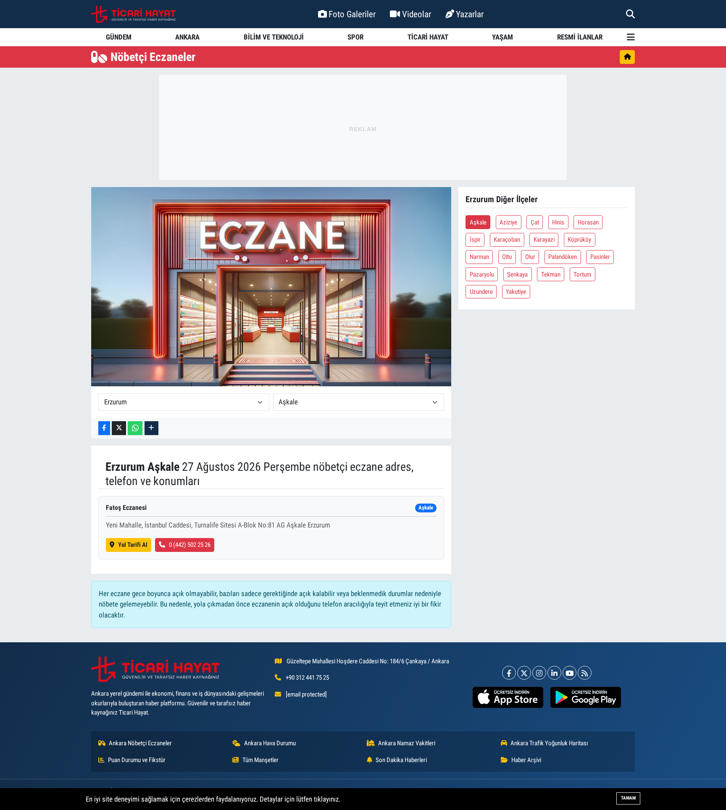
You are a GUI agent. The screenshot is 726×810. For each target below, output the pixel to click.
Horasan (588, 222)
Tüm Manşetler (260, 760)
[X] (524, 673)
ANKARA (187, 37)
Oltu (507, 257)
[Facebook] (509, 673)
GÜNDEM (119, 37)
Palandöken (562, 257)
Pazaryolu (482, 274)
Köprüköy (579, 239)
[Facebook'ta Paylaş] (104, 428)
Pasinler (600, 257)
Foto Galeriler (352, 14)
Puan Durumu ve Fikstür (137, 760)
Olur (530, 257)
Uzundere (481, 292)
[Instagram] (539, 673)
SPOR (355, 37)
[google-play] (585, 697)
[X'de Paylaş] (119, 428)
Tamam (628, 798)
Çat (535, 222)
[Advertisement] (363, 127)
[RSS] (585, 673)
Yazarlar (470, 14)
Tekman (550, 274)
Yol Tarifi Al (132, 545)
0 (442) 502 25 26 (189, 545)
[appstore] (508, 697)
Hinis (558, 222)
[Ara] (630, 14)
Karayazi (544, 239)
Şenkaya (517, 274)
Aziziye (508, 222)
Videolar (416, 14)
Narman (479, 257)
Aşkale (478, 222)
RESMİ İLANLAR (579, 37)
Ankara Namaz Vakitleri (406, 743)
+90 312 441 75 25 (307, 677)
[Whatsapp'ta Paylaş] (135, 428)
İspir (475, 239)
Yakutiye (516, 292)
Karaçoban (507, 239)
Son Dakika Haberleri (401, 760)
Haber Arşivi (526, 760)
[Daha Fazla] (151, 428)
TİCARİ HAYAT (428, 37)
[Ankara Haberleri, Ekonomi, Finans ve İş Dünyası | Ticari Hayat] (133, 14)
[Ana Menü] (631, 37)
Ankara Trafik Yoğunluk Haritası (549, 743)
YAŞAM (502, 37)
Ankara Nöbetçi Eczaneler (140, 743)
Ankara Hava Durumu (270, 743)
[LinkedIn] (554, 673)
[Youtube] (569, 673)
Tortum (582, 274)
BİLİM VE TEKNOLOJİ (274, 37)
